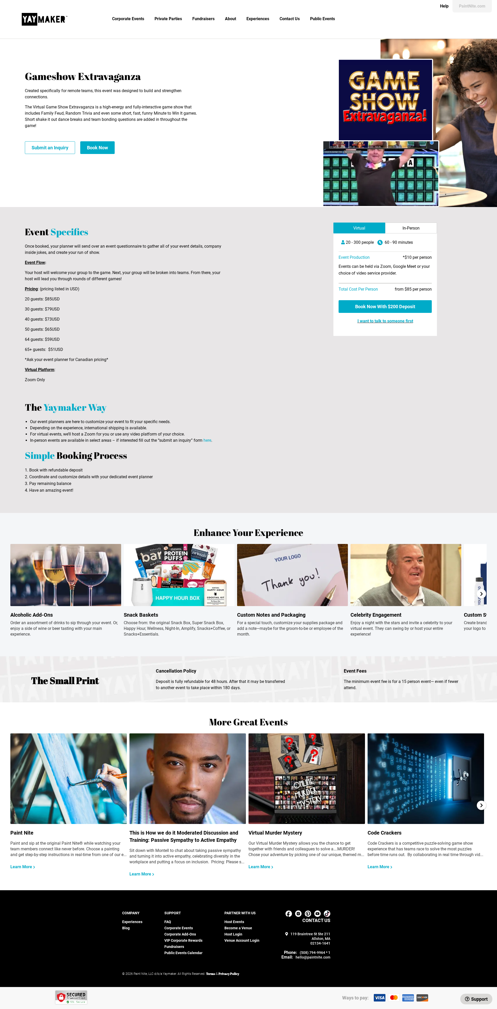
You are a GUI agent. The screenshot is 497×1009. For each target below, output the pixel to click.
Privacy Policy (228, 973)
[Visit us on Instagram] (298, 915)
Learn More (21, 866)
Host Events (234, 922)
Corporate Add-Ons (180, 934)
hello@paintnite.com (313, 957)
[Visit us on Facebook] (289, 915)
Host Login (233, 934)
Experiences (257, 18)
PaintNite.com (472, 6)
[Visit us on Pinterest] (308, 915)
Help (444, 6)
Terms (210, 973)
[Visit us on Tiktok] (327, 915)
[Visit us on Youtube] (317, 915)
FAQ (167, 922)
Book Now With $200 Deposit (385, 306)
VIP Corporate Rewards (183, 940)
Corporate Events (128, 18)
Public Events (322, 18)
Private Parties (168, 18)
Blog (126, 928)
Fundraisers (203, 18)
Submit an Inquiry (50, 147)
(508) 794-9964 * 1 (315, 953)
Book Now (97, 147)
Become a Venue (238, 928)
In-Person (411, 228)
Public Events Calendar (183, 953)
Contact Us (290, 18)
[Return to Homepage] (44, 19)
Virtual (359, 228)
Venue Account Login (241, 940)
